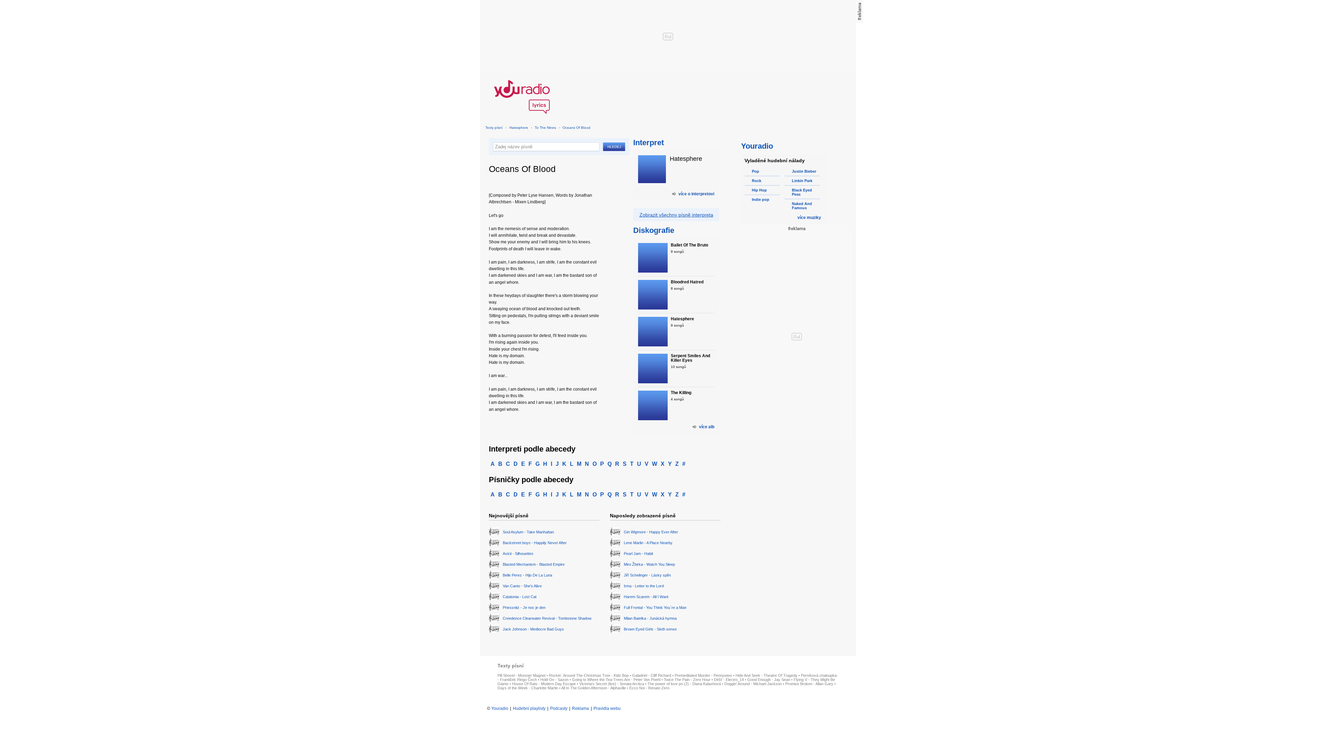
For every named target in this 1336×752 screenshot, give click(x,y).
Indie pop (760, 199)
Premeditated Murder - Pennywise (703, 675)
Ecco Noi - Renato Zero (649, 688)
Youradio (499, 708)
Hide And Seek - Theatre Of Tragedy (766, 675)
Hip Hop (759, 190)
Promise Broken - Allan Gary (809, 684)
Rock (756, 181)
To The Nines (545, 128)
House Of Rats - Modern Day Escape (544, 684)
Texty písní (494, 128)
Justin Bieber (804, 171)
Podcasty (558, 708)
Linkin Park (802, 181)
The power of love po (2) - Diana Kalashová (684, 684)
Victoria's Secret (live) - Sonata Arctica (611, 684)
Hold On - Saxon (554, 679)
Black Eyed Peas (802, 192)
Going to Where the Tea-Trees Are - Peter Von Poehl (616, 679)
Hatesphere (518, 128)
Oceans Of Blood (576, 128)
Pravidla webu (607, 708)
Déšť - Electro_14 (729, 679)
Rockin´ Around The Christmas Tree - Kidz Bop (589, 675)
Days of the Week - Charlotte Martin (528, 688)
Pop (755, 171)
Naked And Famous (802, 206)
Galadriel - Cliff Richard (651, 675)
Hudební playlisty (529, 708)
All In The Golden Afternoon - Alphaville (593, 688)
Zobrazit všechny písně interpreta (676, 215)
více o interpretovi (696, 193)
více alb (706, 426)
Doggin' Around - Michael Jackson (753, 684)
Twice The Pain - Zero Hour (687, 679)
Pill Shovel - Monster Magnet (522, 675)
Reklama (580, 708)
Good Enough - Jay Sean (768, 679)
